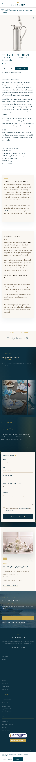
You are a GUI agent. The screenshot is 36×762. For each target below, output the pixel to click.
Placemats (4, 659)
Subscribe (18, 618)
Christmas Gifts (5, 689)
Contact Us (4, 677)
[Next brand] (9, 374)
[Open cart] (33, 3)
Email (5, 467)
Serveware (4, 665)
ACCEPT (18, 759)
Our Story (4, 680)
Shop (9, 9)
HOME (3, 9)
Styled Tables (5, 683)
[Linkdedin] (21, 647)
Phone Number (8, 475)
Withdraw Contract (18, 740)
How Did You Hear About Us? (13, 483)
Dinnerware (4, 662)
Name (5, 459)
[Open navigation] (2, 3)
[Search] (30, 3)
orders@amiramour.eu (6, 699)
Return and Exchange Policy (8, 724)
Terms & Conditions (24, 508)
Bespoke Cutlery (5, 668)
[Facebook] (18, 647)
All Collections (5, 656)
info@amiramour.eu (10, 211)
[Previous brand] (4, 374)
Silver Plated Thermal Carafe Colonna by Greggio (17, 57)
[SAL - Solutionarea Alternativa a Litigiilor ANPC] (18, 735)
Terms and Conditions (6, 730)
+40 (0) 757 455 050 (6, 702)
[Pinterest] (15, 647)
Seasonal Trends (5, 686)
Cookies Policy (5, 721)
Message (6, 492)
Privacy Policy (9, 510)
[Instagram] (12, 647)
